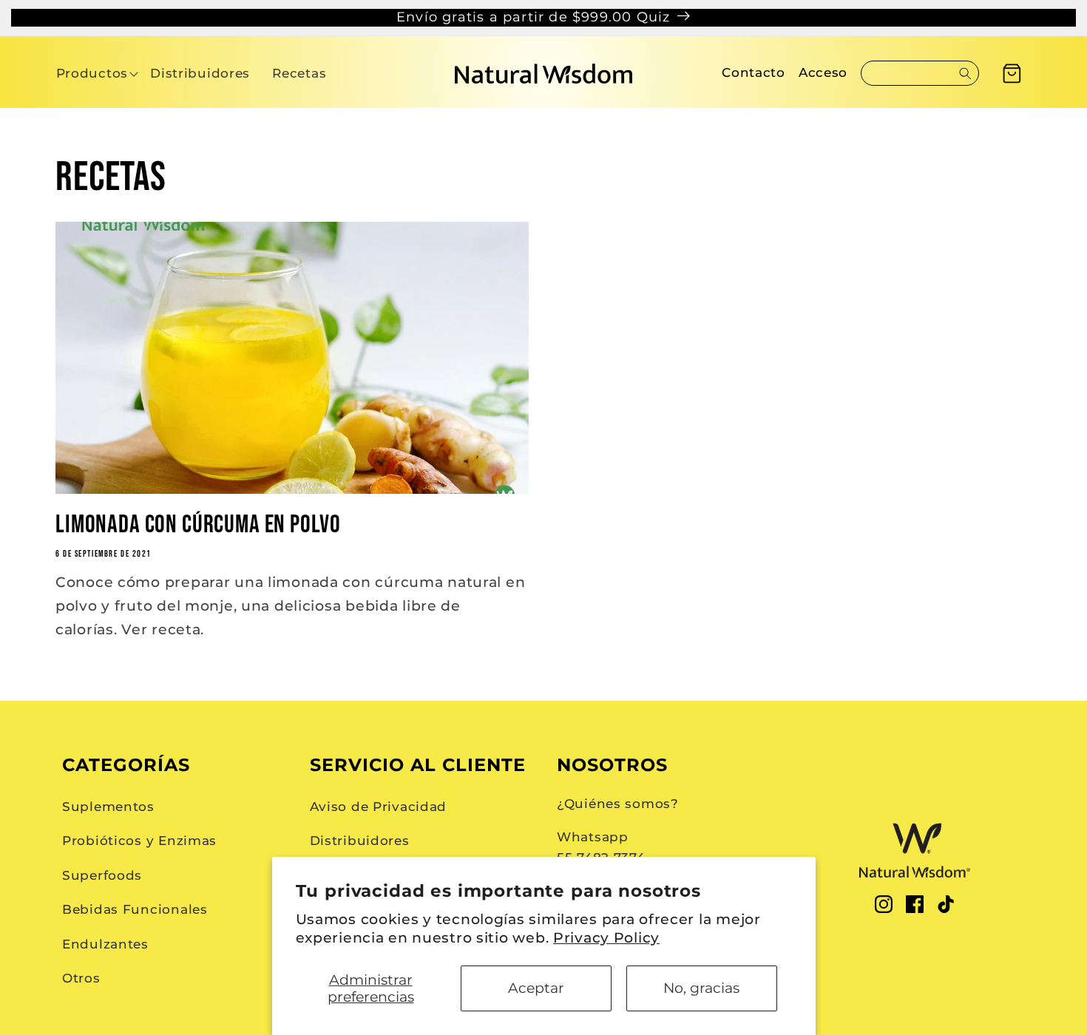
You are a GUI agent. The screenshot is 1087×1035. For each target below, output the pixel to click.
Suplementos (108, 806)
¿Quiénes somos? (618, 803)
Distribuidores (360, 840)
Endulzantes (105, 944)
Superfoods (102, 875)
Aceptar (536, 988)
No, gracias (701, 988)
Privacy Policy (606, 937)
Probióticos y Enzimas (139, 840)
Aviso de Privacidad (378, 806)
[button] (92, 73)
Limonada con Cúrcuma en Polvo (197, 525)
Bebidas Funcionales (135, 909)
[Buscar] (965, 73)
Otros (81, 978)
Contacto (753, 72)
